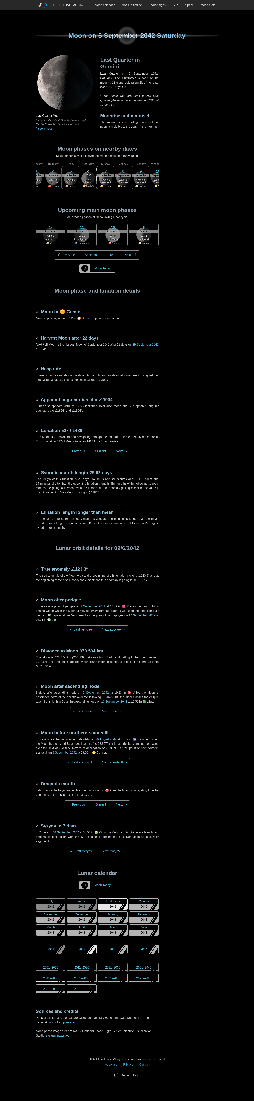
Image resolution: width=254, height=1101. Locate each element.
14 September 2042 (66, 832)
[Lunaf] (61, 5)
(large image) (44, 128)
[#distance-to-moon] (38, 650)
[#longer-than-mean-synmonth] (38, 512)
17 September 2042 (142, 615)
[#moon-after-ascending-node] (38, 686)
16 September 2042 (114, 701)
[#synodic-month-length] (38, 472)
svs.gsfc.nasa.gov (57, 1035)
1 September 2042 (93, 606)
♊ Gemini (84, 318)
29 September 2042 (145, 344)
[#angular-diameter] (38, 399)
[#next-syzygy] (38, 825)
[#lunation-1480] (38, 430)
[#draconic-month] (38, 783)
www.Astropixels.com (63, 1022)
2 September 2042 (96, 692)
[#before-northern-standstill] (38, 732)
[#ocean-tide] (38, 368)
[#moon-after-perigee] (38, 599)
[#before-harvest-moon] (38, 338)
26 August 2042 (105, 739)
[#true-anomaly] (38, 569)
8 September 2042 (64, 752)
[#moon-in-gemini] (38, 311)
